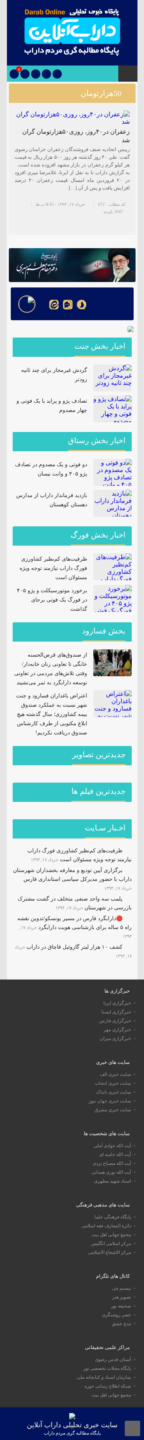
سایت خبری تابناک (113, 1092)
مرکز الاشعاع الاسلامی (109, 1252)
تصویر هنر (121, 1297)
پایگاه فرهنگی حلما (112, 1217)
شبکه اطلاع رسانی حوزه (107, 1386)
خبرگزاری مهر (117, 1029)
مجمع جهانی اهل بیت (111, 1234)
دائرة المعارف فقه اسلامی (106, 1225)
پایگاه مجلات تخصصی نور (107, 1368)
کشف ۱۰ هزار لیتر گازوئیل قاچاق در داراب (74, 947)
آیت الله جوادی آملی (112, 1145)
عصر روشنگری (116, 1314)
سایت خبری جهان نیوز (110, 1101)
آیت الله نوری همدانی (111, 1172)
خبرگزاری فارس (115, 1020)
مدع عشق (121, 1323)
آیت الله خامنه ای (115, 1154)
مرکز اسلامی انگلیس (111, 1243)
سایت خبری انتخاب (112, 1083)
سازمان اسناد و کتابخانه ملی (104, 1377)
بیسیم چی (121, 1288)
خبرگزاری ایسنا (116, 1012)
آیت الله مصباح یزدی (112, 1163)
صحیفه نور (121, 1306)
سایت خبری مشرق (112, 1109)
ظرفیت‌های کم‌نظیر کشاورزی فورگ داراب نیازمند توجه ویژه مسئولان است (53, 568)
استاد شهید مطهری (112, 1181)
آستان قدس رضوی (113, 1359)
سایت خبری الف (115, 1074)
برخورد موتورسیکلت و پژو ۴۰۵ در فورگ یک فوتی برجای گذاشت (52, 600)
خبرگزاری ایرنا (117, 1003)
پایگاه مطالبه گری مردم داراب (72, 1433)
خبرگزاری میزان (115, 1038)
